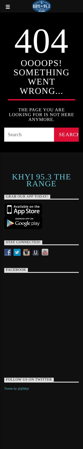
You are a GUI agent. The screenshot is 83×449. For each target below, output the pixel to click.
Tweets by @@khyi (16, 388)
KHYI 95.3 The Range (41, 180)
